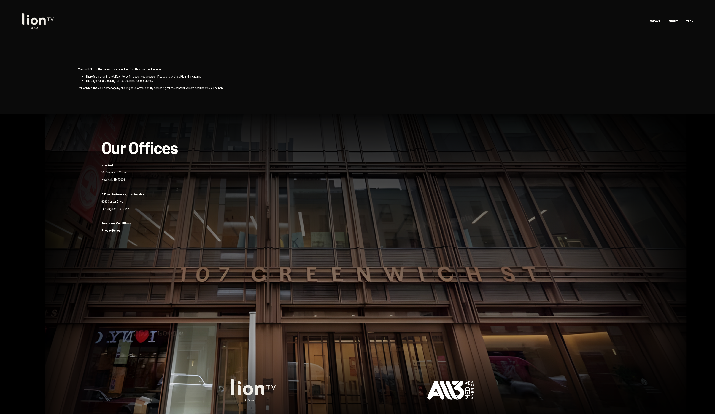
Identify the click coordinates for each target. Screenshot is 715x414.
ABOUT (673, 21)
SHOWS (655, 21)
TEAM (690, 21)
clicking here (128, 88)
